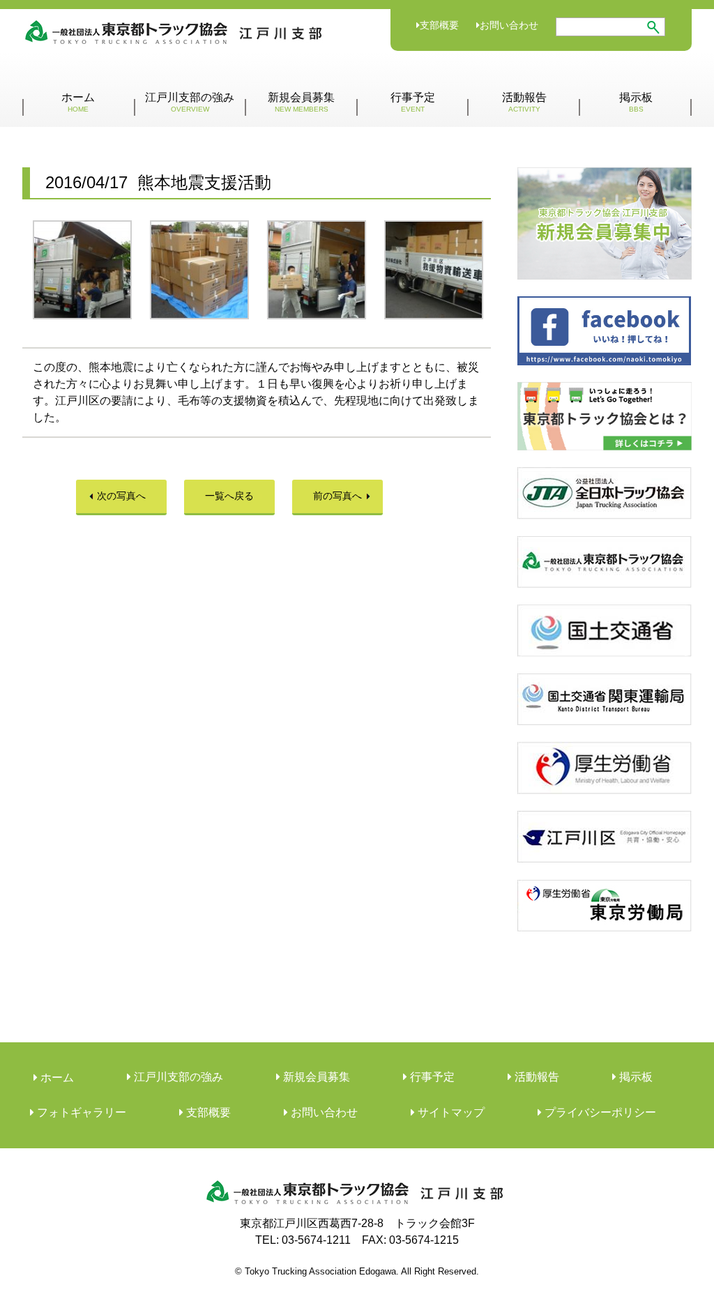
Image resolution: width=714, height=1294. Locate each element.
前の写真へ (337, 495)
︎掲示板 (634, 1077)
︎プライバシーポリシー (599, 1112)
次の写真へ (121, 495)
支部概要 (439, 25)
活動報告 (524, 102)
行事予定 (412, 102)
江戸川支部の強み (189, 102)
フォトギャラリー (80, 1112)
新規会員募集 (301, 102)
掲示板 (636, 102)
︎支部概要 (207, 1112)
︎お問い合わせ (323, 1112)
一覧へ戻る (229, 495)
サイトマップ (450, 1112)
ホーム (78, 102)
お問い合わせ (509, 25)
